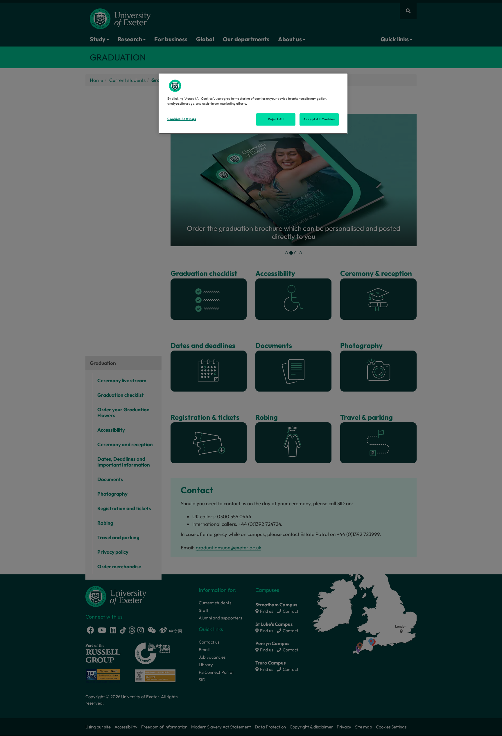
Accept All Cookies (319, 119)
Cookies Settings (181, 119)
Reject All (276, 119)
